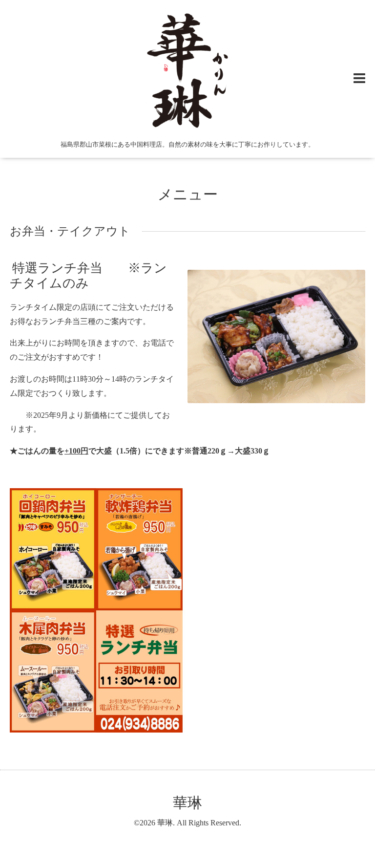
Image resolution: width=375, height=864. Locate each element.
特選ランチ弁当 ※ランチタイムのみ (88, 275)
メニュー (188, 194)
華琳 (187, 803)
